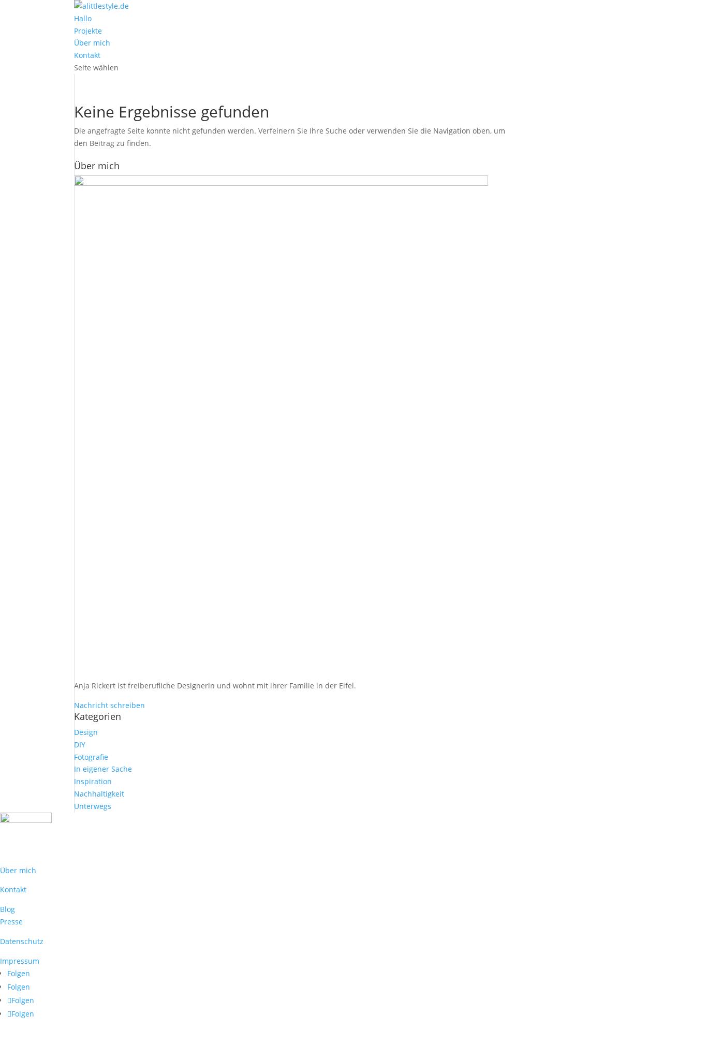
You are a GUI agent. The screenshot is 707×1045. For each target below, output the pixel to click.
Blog (7, 909)
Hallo (83, 18)
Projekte (88, 31)
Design (86, 732)
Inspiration (93, 781)
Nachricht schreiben (109, 705)
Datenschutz (21, 941)
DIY (79, 744)
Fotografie (91, 757)
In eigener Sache (103, 769)
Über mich (92, 43)
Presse (11, 921)
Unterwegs (92, 806)
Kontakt (87, 55)
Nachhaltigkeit (99, 794)
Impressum (19, 961)
